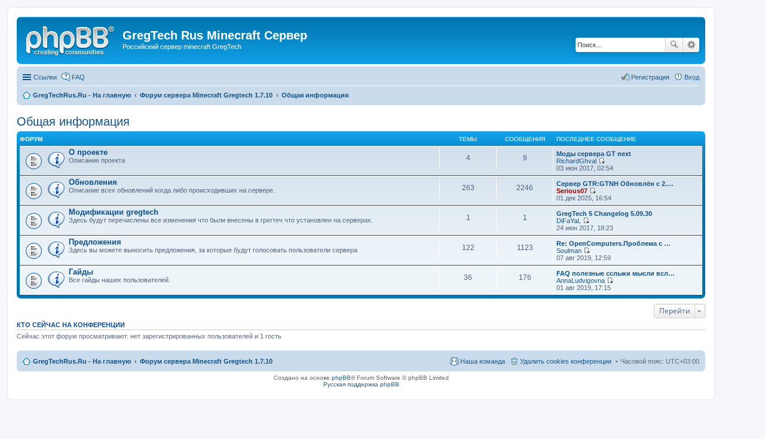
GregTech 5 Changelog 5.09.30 (604, 213)
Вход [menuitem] (691, 77)
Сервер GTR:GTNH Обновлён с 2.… (615, 183)
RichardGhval (576, 160)
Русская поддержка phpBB (361, 384)
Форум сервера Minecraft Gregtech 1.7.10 (206, 361)
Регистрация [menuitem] (650, 77)
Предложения (95, 241)
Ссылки (45, 77)
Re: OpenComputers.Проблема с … (613, 243)
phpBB (341, 377)
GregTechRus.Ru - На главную (82, 361)
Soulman (569, 250)
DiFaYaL (568, 220)
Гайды (81, 271)
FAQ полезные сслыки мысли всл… (615, 273)
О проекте (88, 152)
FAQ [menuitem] (78, 77)
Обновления (93, 182)
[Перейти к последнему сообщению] (601, 160)
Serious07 (571, 190)
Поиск (674, 45)
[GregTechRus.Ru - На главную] (71, 39)
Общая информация (73, 121)
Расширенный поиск (691, 45)
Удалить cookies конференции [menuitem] (565, 361)
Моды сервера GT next (593, 153)
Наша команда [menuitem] (482, 361)
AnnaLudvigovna (580, 280)
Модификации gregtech (113, 212)
